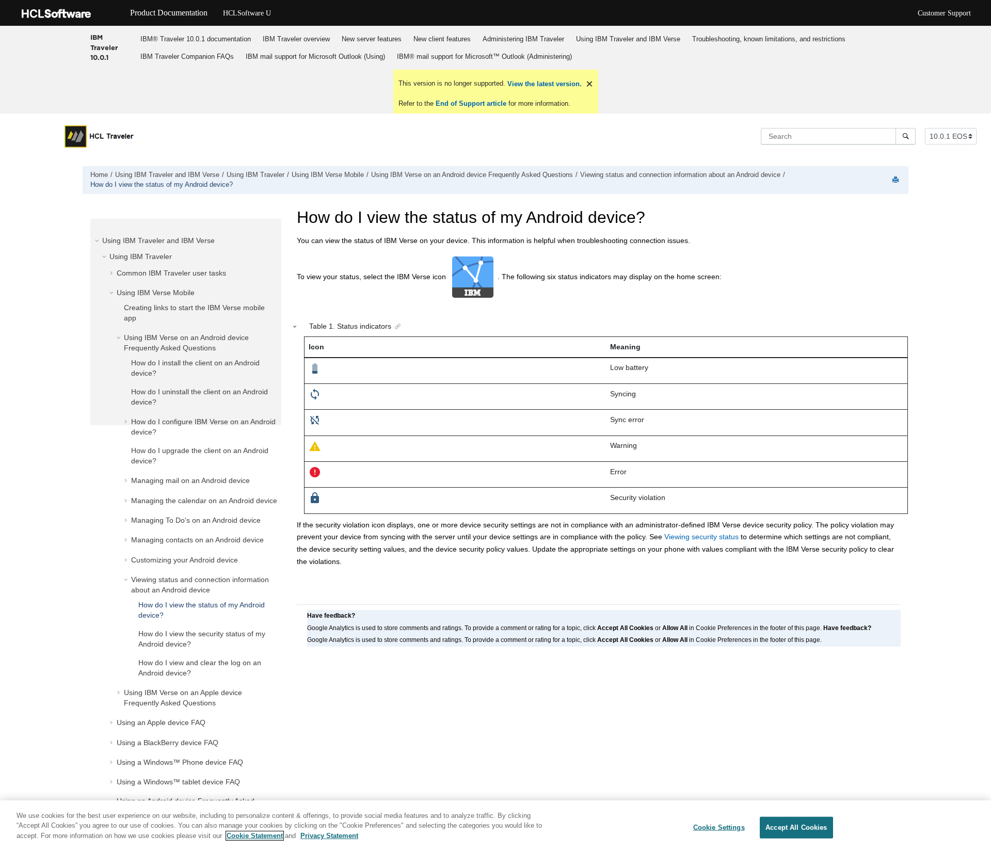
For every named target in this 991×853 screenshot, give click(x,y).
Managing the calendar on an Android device (204, 500)
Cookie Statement (255, 836)
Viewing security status (701, 537)
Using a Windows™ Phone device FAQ (180, 762)
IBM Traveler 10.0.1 (104, 47)
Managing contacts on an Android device (197, 540)
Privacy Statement (329, 836)
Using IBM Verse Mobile (328, 175)
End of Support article (471, 103)
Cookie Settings (719, 827)
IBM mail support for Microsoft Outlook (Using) (315, 56)
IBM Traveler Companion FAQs (187, 56)
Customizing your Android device (184, 560)
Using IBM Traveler (255, 175)
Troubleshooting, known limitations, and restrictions (768, 39)
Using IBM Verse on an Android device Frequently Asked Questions (472, 175)
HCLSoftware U (247, 13)
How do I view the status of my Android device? (161, 184)
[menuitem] (196, 38)
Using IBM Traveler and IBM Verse (628, 39)
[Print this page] (896, 180)
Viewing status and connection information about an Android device (680, 175)
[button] (98, 240)
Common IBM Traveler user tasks (171, 273)
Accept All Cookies (796, 827)
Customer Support (944, 13)
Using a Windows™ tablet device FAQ (178, 782)
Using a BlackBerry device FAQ (167, 742)
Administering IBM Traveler (523, 39)
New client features (442, 39)
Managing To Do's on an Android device (196, 520)
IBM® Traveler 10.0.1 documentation (195, 39)
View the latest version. (543, 84)
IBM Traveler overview (296, 39)
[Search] (906, 136)
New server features (372, 39)
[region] (495, 826)
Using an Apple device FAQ (161, 722)
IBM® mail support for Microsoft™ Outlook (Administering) (484, 56)
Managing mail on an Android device (190, 480)
